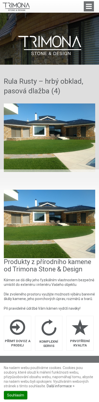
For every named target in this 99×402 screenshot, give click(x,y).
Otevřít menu (89, 6)
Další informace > (61, 386)
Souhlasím (15, 395)
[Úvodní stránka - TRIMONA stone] (49, 45)
